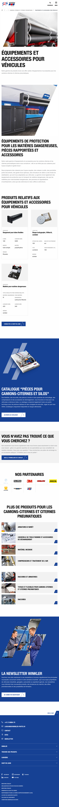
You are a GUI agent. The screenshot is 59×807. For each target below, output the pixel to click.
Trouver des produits (9, 752)
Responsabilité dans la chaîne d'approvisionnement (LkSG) (17, 792)
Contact (7, 731)
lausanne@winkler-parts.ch (15, 726)
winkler (4, 746)
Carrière (5, 757)
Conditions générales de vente (10, 799)
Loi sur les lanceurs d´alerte (9, 795)
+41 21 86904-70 (10, 722)
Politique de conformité (8, 797)
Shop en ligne (6, 763)
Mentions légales (6, 783)
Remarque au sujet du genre (9, 790)
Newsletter (9, 739)
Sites (6, 735)
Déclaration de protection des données (12, 786)
